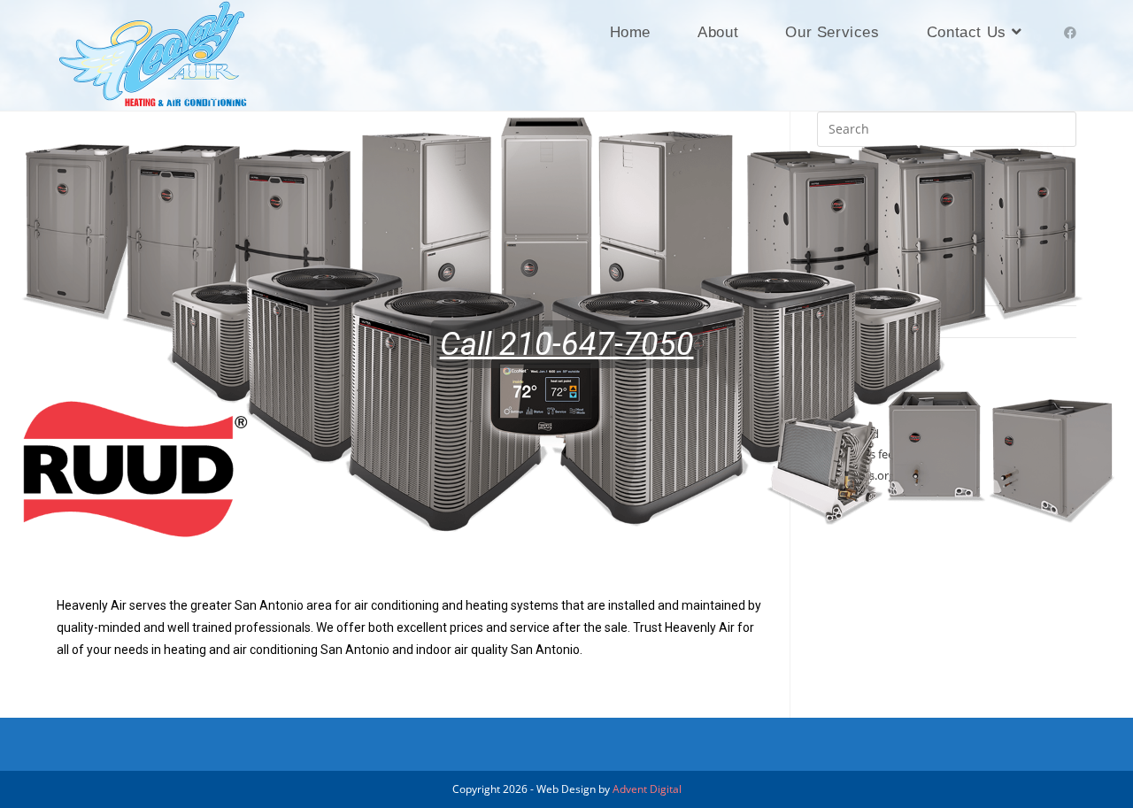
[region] (566, 344)
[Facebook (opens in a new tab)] (1070, 33)
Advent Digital (647, 788)
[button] (27, 344)
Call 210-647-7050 (567, 344)
